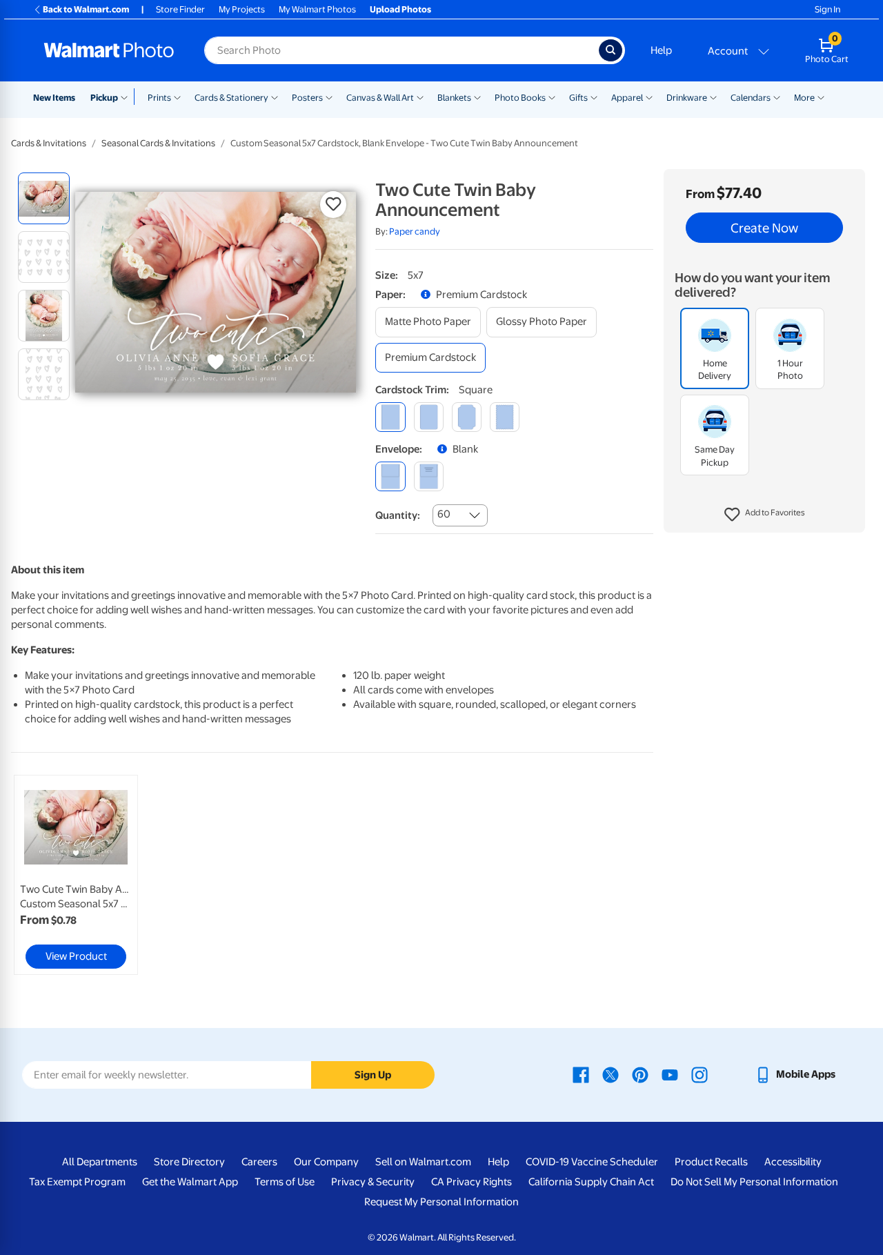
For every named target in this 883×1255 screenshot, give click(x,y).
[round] (429, 417)
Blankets (454, 97)
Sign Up (373, 1075)
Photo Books (520, 97)
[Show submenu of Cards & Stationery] (274, 96)
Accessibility (793, 1162)
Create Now (764, 227)
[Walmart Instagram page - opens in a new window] (699, 1074)
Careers (259, 1162)
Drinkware (686, 97)
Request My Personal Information (441, 1202)
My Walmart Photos (317, 9)
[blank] (390, 476)
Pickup (104, 97)
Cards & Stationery (231, 97)
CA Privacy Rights (471, 1182)
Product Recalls (711, 1162)
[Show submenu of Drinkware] (713, 96)
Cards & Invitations (48, 143)
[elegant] (467, 417)
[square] (390, 417)
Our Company (326, 1162)
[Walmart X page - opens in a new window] (610, 1074)
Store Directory (189, 1162)
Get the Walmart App (190, 1182)
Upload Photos (400, 9)
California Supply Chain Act (591, 1182)
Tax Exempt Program (77, 1182)
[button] (764, 514)
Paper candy (414, 231)
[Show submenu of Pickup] (127, 96)
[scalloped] (504, 417)
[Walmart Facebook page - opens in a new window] (581, 1074)
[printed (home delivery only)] (429, 476)
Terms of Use (285, 1182)
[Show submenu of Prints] (177, 96)
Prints (159, 97)
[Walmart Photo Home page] (109, 50)
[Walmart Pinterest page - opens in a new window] (640, 1074)
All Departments (99, 1162)
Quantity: (397, 515)
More (804, 97)
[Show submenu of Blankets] (477, 96)
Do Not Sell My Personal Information (754, 1182)
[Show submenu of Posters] (329, 96)
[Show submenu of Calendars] (777, 96)
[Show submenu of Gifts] (594, 96)
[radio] (44, 198)
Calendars (751, 97)
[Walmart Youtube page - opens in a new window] (670, 1074)
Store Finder (180, 9)
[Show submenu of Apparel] (649, 96)
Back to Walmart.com (86, 9)
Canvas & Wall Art (380, 97)
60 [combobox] (443, 514)
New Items (54, 97)
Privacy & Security (373, 1182)
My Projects (242, 9)
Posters (307, 97)
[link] (75, 874)
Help (661, 50)
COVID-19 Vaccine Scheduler (592, 1162)
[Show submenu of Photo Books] (552, 96)
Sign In (827, 9)
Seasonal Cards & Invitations (158, 143)
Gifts (578, 97)
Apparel (627, 97)
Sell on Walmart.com (423, 1162)
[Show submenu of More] (821, 96)
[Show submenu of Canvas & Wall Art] (420, 96)
